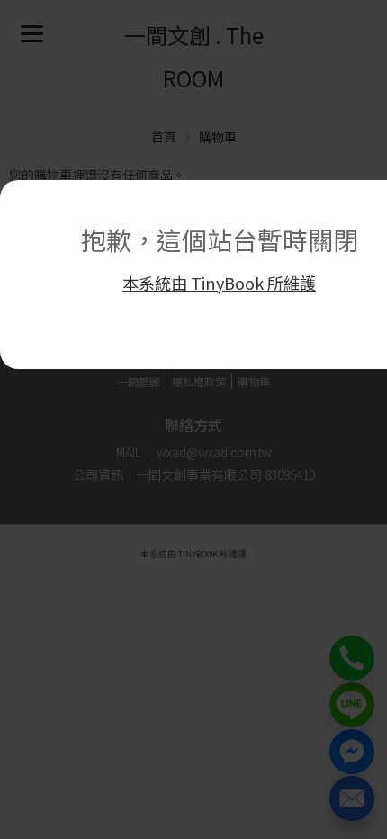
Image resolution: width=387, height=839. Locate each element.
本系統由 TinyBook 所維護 (219, 282)
